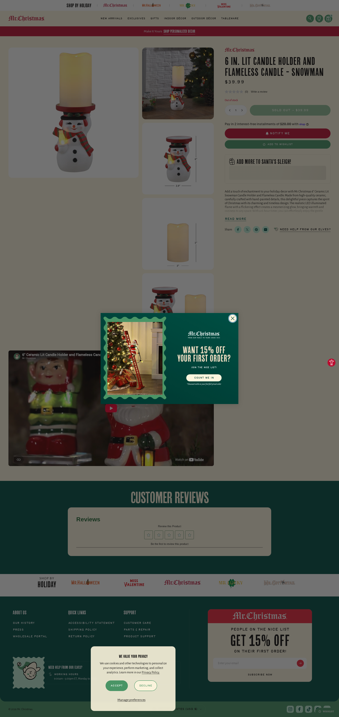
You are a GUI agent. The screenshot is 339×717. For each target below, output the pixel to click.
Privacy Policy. (151, 672)
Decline (145, 685)
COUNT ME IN (204, 378)
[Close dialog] (233, 318)
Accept (117, 685)
